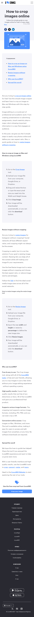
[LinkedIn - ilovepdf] (21, 609)
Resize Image (21, 307)
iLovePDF (17, 540)
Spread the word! (14, 82)
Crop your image (17, 491)
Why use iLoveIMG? (15, 79)
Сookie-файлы (17, 557)
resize (18, 467)
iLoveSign (17, 533)
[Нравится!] (17, 609)
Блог (17, 575)
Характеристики (17, 511)
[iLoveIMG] (10, 2)
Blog (5, 24)
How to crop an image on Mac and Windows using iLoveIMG (17, 66)
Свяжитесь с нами (17, 571)
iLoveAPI (17, 536)
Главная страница (17, 508)
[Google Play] (17, 590)
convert (12, 467)
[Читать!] (12, 609)
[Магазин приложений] (17, 595)
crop (6, 467)
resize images (20, 235)
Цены (17, 515)
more (26, 467)
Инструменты (17, 519)
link (12, 281)
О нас (17, 568)
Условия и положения (17, 554)
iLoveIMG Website (18, 472)
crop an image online (23, 96)
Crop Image (20, 169)
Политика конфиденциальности (17, 550)
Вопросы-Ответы (17, 522)
